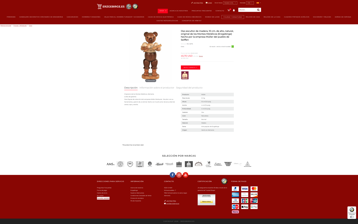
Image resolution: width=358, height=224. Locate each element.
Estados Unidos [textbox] (229, 3)
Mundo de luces (212, 17)
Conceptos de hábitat (191, 21)
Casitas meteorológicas (167, 21)
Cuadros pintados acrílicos (296, 17)
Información (137, 181)
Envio (201, 56)
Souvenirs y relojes (322, 17)
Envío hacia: (218, 3)
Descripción (131, 87)
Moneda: (242, 3)
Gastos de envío (102, 193)
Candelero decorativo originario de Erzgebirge (41, 17)
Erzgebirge (134, 190)
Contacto (220, 11)
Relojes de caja (253, 17)
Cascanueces (72, 17)
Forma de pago (102, 190)
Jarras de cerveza (343, 17)
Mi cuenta (100, 195)
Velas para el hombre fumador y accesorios (124, 17)
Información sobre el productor (156, 87)
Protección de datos (137, 198)
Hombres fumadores (91, 17)
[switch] (352, 217)
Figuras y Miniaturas (232, 17)
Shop (162, 11)
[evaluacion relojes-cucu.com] (206, 200)
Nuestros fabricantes (137, 193)
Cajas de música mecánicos (189, 17)
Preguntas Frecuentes (202, 11)
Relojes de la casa (272, 17)
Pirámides (11, 17)
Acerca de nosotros (179, 11)
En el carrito (190, 67)
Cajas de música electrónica (161, 17)
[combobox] (230, 2)
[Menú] (355, 207)
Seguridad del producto (189, 87)
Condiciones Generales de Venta (141, 195)
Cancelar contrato (103, 198)
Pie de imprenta (136, 201)
